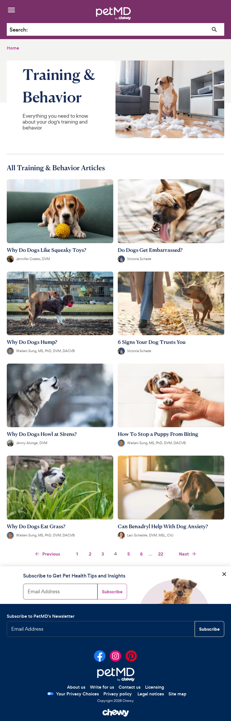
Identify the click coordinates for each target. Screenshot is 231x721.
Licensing (154, 687)
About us (76, 687)
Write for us (102, 687)
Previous (51, 554)
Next (184, 554)
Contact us (130, 687)
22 (160, 554)
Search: (19, 29)
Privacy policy (117, 694)
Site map (177, 694)
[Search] (214, 29)
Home (13, 48)
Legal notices (150, 694)
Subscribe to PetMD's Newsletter (41, 616)
